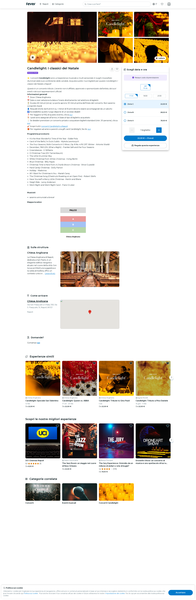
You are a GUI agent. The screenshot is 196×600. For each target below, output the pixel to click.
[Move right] (171, 377)
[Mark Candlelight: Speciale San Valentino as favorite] (57, 363)
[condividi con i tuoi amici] (112, 69)
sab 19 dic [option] (145, 87)
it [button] (156, 4)
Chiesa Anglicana (37, 301)
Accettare (180, 592)
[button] (145, 104)
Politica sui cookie (31, 593)
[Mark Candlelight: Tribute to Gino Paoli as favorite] (131, 363)
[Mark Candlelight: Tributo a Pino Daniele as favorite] (167, 363)
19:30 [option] (145, 96)
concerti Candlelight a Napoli (54, 126)
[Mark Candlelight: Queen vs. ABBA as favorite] (94, 363)
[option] (145, 104)
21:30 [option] (160, 96)
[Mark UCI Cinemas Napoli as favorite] (57, 425)
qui (70, 115)
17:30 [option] (131, 96)
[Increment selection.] (159, 130)
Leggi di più (50, 273)
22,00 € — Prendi (145, 138)
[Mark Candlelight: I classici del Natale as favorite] (117, 69)
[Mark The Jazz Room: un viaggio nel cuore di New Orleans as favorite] (94, 425)
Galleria (161, 58)
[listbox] (145, 87)
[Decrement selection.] (132, 130)
